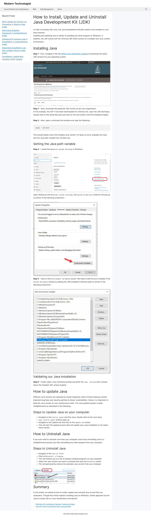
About (60, 9)
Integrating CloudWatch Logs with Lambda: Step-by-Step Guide (14, 50)
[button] (146, 9)
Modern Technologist (17, 3)
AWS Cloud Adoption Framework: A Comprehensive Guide (14, 33)
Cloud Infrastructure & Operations (16, 9)
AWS (34, 9)
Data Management (46, 9)
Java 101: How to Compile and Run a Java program (53, 506)
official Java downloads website (74, 54)
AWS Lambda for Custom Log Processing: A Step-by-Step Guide (14, 24)
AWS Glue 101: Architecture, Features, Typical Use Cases (55, 504)
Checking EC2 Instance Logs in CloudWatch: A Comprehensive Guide (15, 41)
